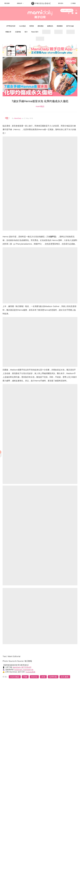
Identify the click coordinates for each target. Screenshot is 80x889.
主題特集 (18, 32)
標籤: (5, 677)
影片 (26, 32)
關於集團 (6, 3)
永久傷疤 (65, 677)
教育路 (31, 26)
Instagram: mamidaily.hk (23, 670)
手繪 (25, 677)
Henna (34, 677)
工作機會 (73, 3)
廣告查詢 (60, 3)
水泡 (43, 677)
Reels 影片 (34, 32)
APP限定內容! (10, 26)
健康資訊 (50, 26)
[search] (76, 10)
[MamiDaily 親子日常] (40, 14)
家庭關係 (60, 26)
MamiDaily (18, 118)
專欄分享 (8, 32)
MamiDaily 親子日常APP (22, 667)
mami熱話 (22, 26)
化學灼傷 (53, 677)
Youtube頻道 (30, 672)
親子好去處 (70, 26)
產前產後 (40, 26)
